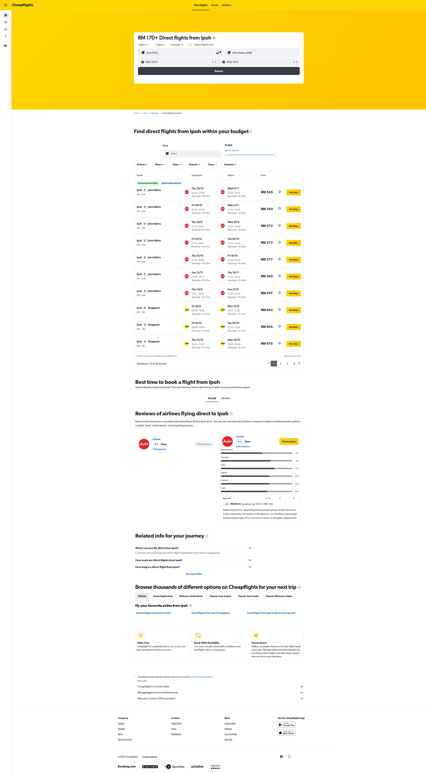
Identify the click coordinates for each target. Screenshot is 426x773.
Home (136, 113)
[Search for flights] (5, 15)
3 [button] (287, 363)
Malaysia (154, 113)
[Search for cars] (5, 29)
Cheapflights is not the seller (153, 686)
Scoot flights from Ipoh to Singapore (211, 613)
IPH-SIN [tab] (225, 398)
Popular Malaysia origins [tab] (279, 596)
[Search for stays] (5, 22)
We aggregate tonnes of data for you (157, 692)
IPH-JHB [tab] (212, 398)
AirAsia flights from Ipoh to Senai (153, 613)
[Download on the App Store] (287, 733)
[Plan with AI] (5, 36)
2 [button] (280, 363)
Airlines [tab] (142, 596)
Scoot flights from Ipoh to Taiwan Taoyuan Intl (271, 613)
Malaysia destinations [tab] (191, 596)
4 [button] (294, 363)
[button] (5, 5)
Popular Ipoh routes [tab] (248, 596)
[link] (288, 441)
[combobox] (144, 44)
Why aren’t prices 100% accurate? (156, 698)
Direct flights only (204, 44)
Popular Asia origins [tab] (220, 596)
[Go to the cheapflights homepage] (24, 5)
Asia (145, 113)
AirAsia (156, 439)
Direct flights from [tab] (163, 596)
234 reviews (159, 449)
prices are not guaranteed (201, 677)
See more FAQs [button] (194, 574)
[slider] (276, 155)
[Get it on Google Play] (287, 725)
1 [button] (273, 363)
